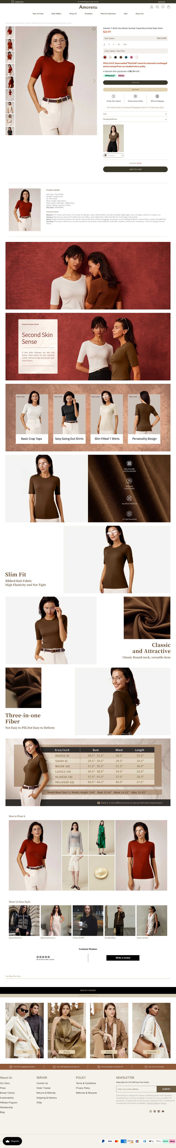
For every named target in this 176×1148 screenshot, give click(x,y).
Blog (2, 1112)
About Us (139, 13)
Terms (163, 1103)
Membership (6, 1107)
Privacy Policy (83, 1087)
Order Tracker (44, 1087)
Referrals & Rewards (86, 1092)
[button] (94, 81)
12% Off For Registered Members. (88, 1)
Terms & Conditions (86, 1083)
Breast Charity (7, 1092)
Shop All (72, 13)
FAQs (39, 1102)
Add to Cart (135, 82)
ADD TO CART (135, 169)
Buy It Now (135, 89)
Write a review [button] (123, 958)
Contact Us (42, 1083)
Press (3, 1087)
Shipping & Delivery (47, 1097)
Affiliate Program (8, 1102)
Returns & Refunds (46, 1092)
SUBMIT (166, 1089)
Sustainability (7, 1097)
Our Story (5, 1083)
